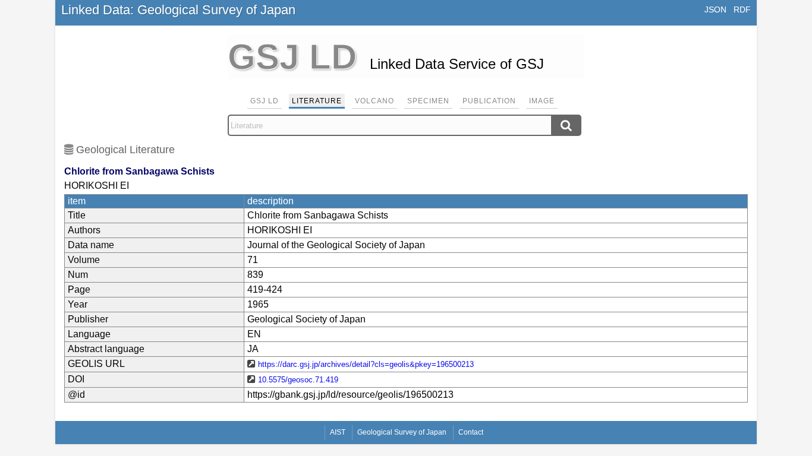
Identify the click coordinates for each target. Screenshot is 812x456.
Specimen (428, 101)
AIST (337, 432)
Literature (317, 101)
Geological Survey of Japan (401, 432)
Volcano (374, 101)
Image (542, 101)
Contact (470, 432)
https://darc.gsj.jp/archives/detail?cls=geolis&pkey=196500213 (366, 364)
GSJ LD (264, 101)
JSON (715, 9)
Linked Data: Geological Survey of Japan (178, 9)
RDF (742, 9)
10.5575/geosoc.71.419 (298, 379)
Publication (489, 101)
